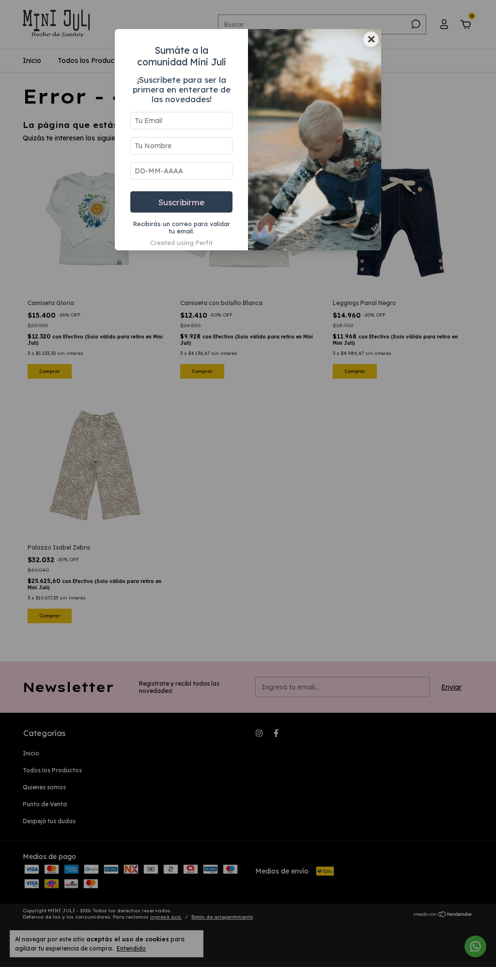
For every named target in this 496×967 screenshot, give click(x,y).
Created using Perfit (181, 242)
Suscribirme (181, 202)
